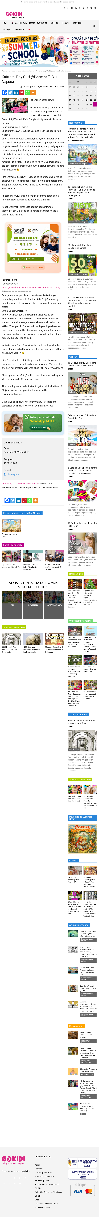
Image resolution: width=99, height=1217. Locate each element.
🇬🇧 (29, 29)
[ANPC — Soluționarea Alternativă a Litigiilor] (82, 1163)
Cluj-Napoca (28, 86)
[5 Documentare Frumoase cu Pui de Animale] (73, 1035)
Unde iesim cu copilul (80, 620)
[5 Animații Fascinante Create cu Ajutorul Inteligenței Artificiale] (73, 933)
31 (87, 87)
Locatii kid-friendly (12, 545)
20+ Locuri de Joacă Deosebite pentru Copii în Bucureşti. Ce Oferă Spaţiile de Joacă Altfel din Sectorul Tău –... (74, 699)
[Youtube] (95, 8)
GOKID (70, 199)
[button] (94, 26)
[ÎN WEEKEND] (33, 597)
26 (78, 104)
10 (70, 96)
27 (70, 87)
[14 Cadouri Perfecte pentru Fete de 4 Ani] (75, 870)
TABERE (32, 23)
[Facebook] (64, 8)
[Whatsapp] (27, 92)
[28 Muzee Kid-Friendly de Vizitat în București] (90, 660)
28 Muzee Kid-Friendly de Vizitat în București (90, 669)
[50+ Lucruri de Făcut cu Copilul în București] (82, 265)
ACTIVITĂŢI (77, 23)
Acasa (37, 1165)
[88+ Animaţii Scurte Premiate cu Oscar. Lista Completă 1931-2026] (73, 970)
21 (87, 100)
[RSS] (87, 8)
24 (70, 104)
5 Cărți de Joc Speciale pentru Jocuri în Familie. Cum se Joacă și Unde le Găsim (82, 470)
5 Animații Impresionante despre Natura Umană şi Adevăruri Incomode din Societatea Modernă (88, 1006)
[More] (33, 92)
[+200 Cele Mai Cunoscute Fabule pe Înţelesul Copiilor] (33, 639)
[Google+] (68, 8)
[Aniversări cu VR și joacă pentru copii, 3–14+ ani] (54, 557)
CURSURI (54, 23)
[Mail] (80, 8)
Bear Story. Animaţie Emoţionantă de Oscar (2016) (88, 988)
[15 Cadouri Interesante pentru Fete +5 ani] (82, 543)
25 (74, 104)
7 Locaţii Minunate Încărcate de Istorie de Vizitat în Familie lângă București (74, 671)
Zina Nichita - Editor (76, 141)
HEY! (5, 23)
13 (82, 96)
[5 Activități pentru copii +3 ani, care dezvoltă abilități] (75, 789)
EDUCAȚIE (7, 29)
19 (78, 100)
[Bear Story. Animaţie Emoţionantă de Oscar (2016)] (73, 988)
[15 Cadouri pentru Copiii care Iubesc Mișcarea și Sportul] (82, 383)
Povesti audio (74, 750)
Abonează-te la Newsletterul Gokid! (20, 483)
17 (70, 100)
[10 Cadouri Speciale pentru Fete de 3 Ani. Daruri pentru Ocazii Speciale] (90, 870)
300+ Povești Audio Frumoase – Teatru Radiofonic (10, 649)
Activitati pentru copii (14, 627)
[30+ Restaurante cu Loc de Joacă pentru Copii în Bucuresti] (90, 685)
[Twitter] (91, 8)
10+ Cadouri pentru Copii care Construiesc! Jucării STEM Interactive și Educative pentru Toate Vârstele (90, 909)
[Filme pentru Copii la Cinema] (11, 525)
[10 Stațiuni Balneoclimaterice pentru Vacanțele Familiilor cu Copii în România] (75, 630)
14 (87, 96)
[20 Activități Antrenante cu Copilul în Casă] (73, 1071)
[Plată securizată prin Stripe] (82, 1189)
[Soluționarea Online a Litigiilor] (82, 1174)
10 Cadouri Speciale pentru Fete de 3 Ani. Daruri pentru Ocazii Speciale (89, 882)
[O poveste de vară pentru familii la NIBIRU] (11, 557)
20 (82, 100)
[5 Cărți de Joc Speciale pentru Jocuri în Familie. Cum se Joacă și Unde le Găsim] (82, 490)
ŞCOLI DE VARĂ (21, 23)
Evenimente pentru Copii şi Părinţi (21, 71)
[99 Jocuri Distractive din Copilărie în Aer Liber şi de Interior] (54, 639)
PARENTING (19, 29)
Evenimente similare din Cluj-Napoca (22, 513)
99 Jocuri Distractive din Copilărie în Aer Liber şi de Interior (54, 649)
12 (78, 96)
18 (74, 100)
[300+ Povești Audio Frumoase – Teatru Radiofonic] (11, 639)
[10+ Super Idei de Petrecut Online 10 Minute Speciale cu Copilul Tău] (73, 1106)
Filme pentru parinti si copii (86, 1041)
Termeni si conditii (42, 1207)
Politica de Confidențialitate (46, 1203)
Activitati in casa (87, 1074)
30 (82, 87)
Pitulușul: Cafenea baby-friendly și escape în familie (32, 567)
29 (78, 87)
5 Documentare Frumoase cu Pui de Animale (87, 1035)
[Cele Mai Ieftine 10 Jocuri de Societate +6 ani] (82, 435)
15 (91, 96)
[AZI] (12, 597)
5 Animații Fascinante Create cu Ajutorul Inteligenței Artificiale (88, 933)
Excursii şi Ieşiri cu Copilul (78, 164)
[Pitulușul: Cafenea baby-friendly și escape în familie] (33, 557)
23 (95, 100)
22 (91, 100)
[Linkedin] (76, 8)
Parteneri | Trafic (42, 1180)
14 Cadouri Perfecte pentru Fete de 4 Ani (73, 879)
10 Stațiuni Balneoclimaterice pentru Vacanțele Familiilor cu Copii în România (74, 642)
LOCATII (66, 23)
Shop (37, 1200)
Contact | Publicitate (43, 1172)
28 (74, 87)
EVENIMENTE (42, 23)
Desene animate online (87, 940)
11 (74, 96)
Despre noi (39, 1168)
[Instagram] (72, 8)
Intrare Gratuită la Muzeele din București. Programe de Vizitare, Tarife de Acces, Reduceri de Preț (90, 644)
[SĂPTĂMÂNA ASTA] (54, 597)
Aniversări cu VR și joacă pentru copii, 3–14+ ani (53, 567)
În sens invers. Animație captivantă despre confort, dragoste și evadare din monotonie (88, 951)
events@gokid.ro (23, 1171)
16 (95, 96)
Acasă (4, 71)
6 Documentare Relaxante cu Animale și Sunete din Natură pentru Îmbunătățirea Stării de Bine (88, 1053)
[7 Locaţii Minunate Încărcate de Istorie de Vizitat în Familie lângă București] (75, 660)
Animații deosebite (78, 925)
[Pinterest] (84, 8)
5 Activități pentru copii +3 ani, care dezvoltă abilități (74, 798)
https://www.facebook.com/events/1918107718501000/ (31, 287)
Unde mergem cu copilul (78, 274)
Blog (83, 1114)
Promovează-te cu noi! (44, 1176)
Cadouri (72, 392)
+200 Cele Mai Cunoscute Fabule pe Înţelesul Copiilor (31, 649)
